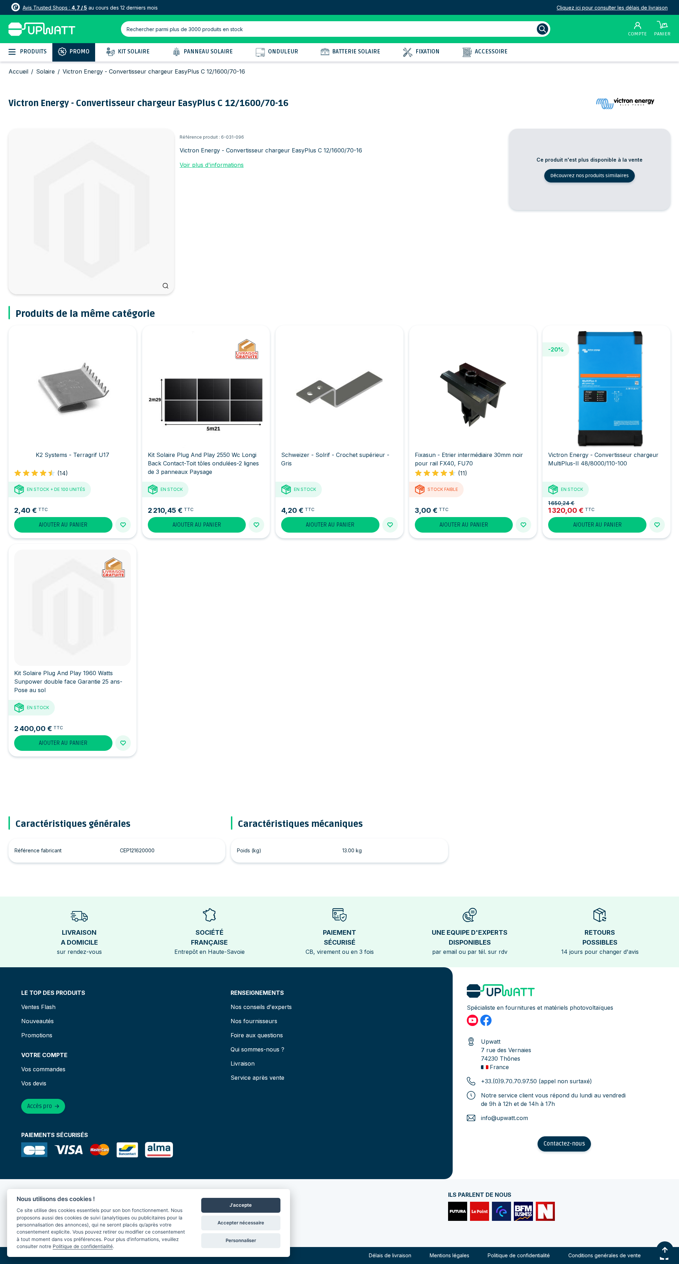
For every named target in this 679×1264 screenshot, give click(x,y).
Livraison (243, 1063)
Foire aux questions (257, 1035)
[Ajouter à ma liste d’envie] (123, 525)
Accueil (18, 71)
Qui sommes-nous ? (257, 1049)
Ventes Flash (38, 1006)
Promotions (36, 1035)
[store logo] (41, 29)
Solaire (45, 71)
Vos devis (33, 1083)
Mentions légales (449, 1255)
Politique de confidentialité (519, 1255)
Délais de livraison (390, 1255)
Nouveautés (37, 1021)
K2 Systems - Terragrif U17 (72, 454)
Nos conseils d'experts (261, 1006)
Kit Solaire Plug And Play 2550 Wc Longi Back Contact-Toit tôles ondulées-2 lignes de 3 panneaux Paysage (203, 463)
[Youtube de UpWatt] (472, 1020)
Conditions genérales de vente (604, 1255)
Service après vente (257, 1077)
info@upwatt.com (504, 1117)
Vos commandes (43, 1069)
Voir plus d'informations (212, 164)
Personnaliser (241, 1240)
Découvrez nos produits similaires (589, 176)
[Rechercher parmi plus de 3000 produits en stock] (542, 29)
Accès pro (39, 1106)
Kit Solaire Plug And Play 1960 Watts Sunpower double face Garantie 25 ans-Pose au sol (68, 681)
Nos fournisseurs (254, 1021)
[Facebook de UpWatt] (486, 1020)
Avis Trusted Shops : (55, 8)
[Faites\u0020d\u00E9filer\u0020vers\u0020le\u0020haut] (664, 1249)
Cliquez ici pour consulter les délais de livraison (612, 8)
